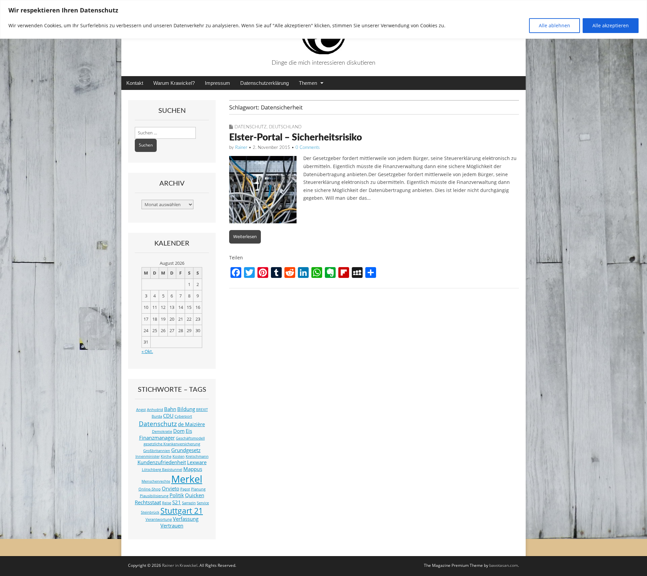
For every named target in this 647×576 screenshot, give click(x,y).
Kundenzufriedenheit (161, 462)
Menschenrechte (156, 481)
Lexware (197, 462)
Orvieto (170, 488)
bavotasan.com (503, 565)
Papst (185, 489)
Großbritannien (156, 450)
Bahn (170, 409)
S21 (176, 502)
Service (203, 503)
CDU (168, 415)
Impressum (217, 83)
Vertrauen (171, 525)
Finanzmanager (157, 437)
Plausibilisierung (154, 495)
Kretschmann (197, 456)
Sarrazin (189, 503)
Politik (177, 495)
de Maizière (191, 424)
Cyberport (183, 416)
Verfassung (185, 518)
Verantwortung (159, 519)
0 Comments (308, 148)
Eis (189, 431)
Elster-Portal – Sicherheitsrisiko (295, 137)
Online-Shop (149, 489)
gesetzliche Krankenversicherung (172, 444)
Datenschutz (251, 127)
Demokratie (162, 431)
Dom (179, 431)
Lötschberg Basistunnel (162, 469)
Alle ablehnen (554, 25)
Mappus (192, 469)
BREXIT (202, 409)
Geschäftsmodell (190, 438)
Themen (308, 83)
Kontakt (134, 83)
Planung (198, 489)
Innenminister (147, 456)
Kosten (179, 456)
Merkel (186, 479)
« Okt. (147, 351)
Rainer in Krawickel (179, 565)
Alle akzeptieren (610, 25)
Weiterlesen (245, 236)
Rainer (241, 148)
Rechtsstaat (148, 502)
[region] (323, 19)
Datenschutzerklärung (264, 83)
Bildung (186, 409)
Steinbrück (150, 512)
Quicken (194, 495)
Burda (157, 416)
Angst (141, 409)
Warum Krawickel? (174, 83)
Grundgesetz (186, 450)
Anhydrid (155, 409)
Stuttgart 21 (181, 511)
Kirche (166, 456)
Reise (166, 503)
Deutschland (285, 127)
